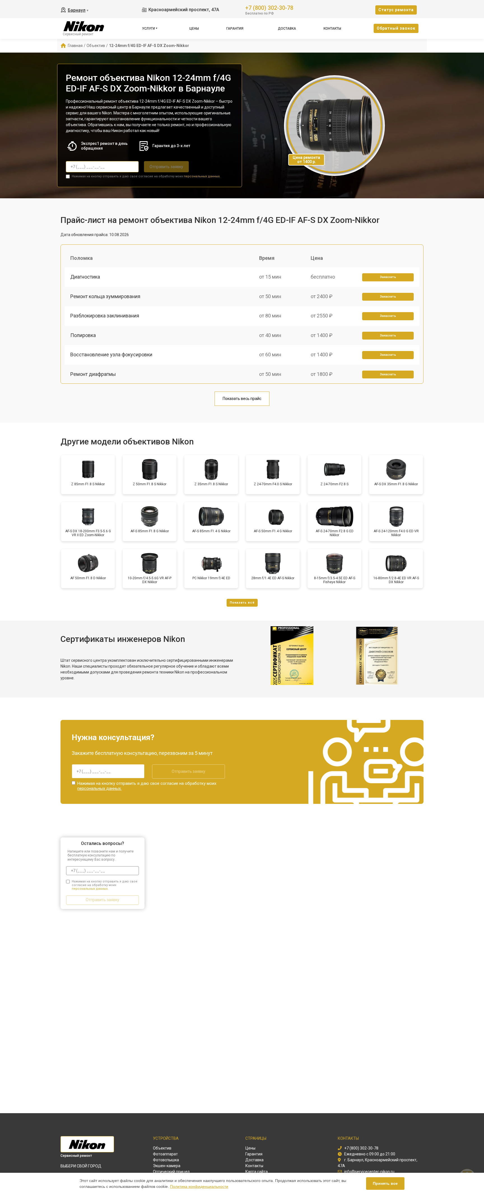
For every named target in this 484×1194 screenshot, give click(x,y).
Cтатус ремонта (396, 10)
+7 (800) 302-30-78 (269, 7)
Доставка (287, 28)
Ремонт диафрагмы (93, 374)
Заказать (388, 277)
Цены (194, 28)
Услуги (148, 28)
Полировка (83, 335)
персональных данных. (202, 176)
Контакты (332, 28)
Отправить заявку (166, 166)
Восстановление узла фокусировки (111, 354)
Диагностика (85, 277)
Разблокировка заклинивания (104, 316)
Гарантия (234, 28)
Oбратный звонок (396, 28)
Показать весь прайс (242, 398)
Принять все (385, 1183)
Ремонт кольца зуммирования (105, 296)
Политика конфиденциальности (199, 1186)
